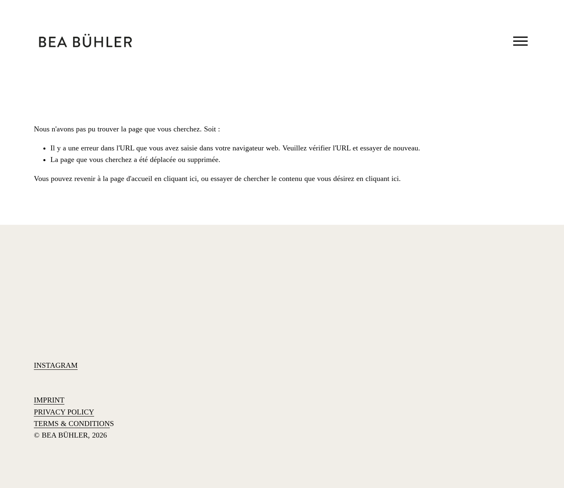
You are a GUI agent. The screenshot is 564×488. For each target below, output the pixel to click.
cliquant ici (180, 178)
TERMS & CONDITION (72, 423)
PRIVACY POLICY (64, 412)
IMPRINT (49, 400)
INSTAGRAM (56, 365)
